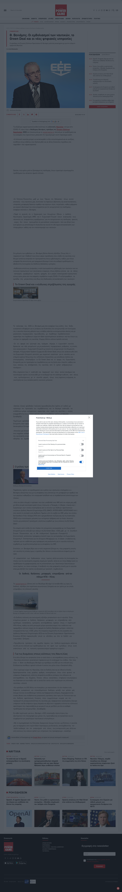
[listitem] (61, 440)
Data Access (61, 474)
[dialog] (61, 446)
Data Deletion (51, 474)
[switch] (81, 444)
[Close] (89, 418)
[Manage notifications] (118, 888)
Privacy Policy (70, 474)
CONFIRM (49, 468)
